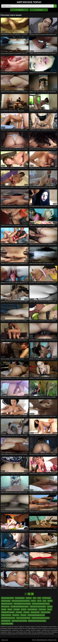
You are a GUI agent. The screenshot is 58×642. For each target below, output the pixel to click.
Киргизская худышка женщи (20, 601)
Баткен (33, 601)
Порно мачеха (45, 612)
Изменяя (26, 612)
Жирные (28, 598)
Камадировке (6, 620)
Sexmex (23, 609)
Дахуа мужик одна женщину (37, 620)
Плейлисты (20, 10)
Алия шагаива (6, 601)
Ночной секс (46, 598)
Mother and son (6, 615)
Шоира (4, 609)
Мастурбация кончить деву (22, 603)
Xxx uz (39, 601)
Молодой (19, 612)
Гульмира (16, 609)
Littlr (34, 598)
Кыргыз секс (4, 640)
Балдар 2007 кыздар (8, 612)
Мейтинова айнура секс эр (36, 615)
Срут (44, 601)
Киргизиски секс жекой (19, 620)
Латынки (23, 615)
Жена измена (35, 612)
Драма (10, 609)
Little (39, 598)
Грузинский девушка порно (40, 603)
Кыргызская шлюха (7, 598)
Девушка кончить (7, 603)
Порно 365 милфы (7, 623)
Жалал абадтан (32, 609)
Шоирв (50, 606)
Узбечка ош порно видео (38, 606)
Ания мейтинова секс (8, 618)
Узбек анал (42, 609)
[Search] (55, 6)
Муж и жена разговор (23, 618)
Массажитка (5, 606)
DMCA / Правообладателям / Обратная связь (44, 640)
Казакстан (16, 615)
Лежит (50, 609)
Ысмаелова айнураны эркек (19, 606)
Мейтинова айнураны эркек (40, 618)
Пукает (50, 601)
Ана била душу (19, 598)
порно (29, 2)
